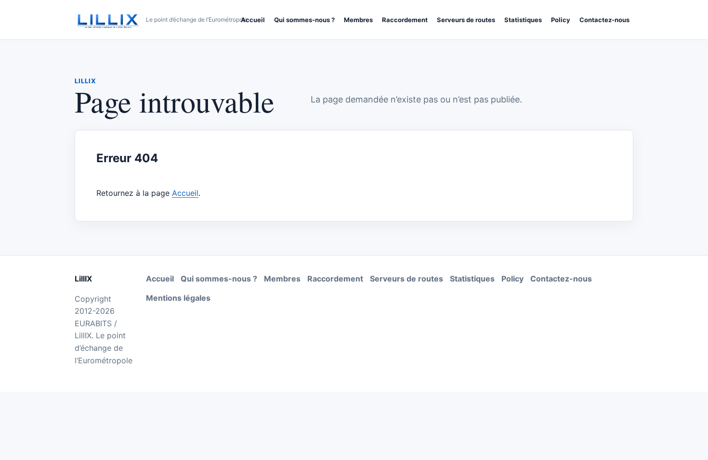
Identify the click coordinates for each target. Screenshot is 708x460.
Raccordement (405, 20)
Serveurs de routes (466, 20)
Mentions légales (178, 298)
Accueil (253, 20)
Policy (560, 20)
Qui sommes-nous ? (304, 20)
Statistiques (523, 20)
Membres (358, 20)
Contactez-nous (604, 20)
